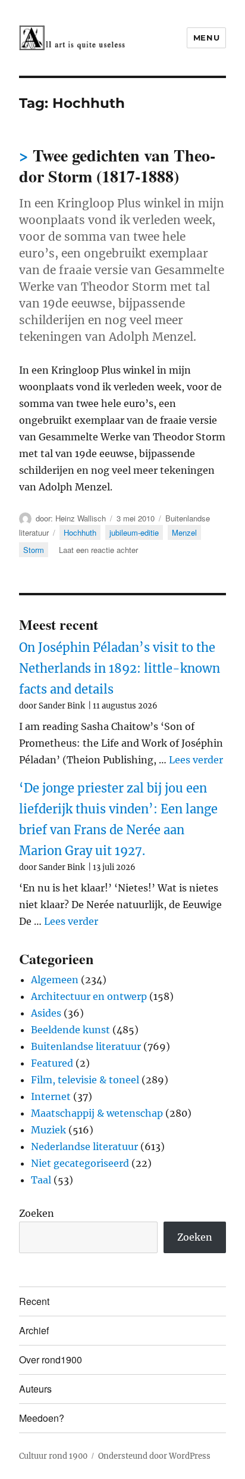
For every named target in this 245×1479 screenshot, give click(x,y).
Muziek (48, 1130)
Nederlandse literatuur (84, 1146)
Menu (206, 37)
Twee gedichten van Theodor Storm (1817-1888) (117, 165)
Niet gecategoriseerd (80, 1163)
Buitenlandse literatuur (86, 1046)
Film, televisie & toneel (85, 1080)
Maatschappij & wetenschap (97, 1113)
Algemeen (54, 980)
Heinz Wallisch (80, 518)
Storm (33, 549)
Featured (52, 1063)
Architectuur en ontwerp (89, 996)
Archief (34, 1330)
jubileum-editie (134, 532)
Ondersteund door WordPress (154, 1456)
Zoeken (36, 1213)
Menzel (184, 532)
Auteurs (35, 1389)
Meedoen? (41, 1418)
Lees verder (196, 760)
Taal (41, 1180)
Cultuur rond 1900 (53, 1456)
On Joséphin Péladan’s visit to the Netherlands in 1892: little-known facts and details (119, 668)
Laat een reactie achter (98, 549)
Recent (34, 1301)
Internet (51, 1096)
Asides (46, 1013)
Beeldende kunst (70, 1030)
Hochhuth (80, 532)
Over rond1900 (50, 1359)
